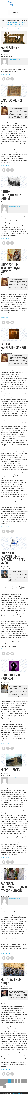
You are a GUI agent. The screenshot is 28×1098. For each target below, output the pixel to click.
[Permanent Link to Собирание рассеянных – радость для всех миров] (14, 549)
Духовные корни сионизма (9, 22)
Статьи (8, 20)
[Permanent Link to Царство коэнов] (14, 97)
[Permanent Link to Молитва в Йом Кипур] (14, 976)
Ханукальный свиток (10, 49)
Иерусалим (9, 24)
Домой (3, 20)
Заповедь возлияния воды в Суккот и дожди (14, 887)
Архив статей (16, 20)
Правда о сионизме (8, 26)
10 (1, 1084)
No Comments (5, 54)
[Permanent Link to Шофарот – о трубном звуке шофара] (14, 261)
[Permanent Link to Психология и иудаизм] (14, 671)
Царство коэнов (12, 100)
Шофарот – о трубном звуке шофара (10, 268)
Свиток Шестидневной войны (11, 195)
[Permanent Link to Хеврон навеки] (14, 766)
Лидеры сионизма (18, 24)
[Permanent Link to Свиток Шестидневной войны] (14, 188)
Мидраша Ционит (14, 59)
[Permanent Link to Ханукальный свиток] (14, 44)
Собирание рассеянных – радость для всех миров (13, 557)
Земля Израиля (22, 22)
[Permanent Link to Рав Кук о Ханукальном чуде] (14, 340)
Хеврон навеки (11, 769)
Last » (5, 1085)
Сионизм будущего (20, 26)
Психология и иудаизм (10, 677)
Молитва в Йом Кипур (11, 981)
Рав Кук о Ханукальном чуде (13, 345)
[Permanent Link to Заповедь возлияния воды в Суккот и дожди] (14, 880)
